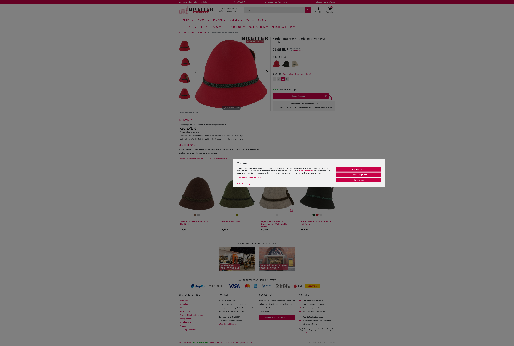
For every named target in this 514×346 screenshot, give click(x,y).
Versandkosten (298, 50)
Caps (214, 27)
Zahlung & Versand (188, 329)
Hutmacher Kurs (187, 307)
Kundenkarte (185, 322)
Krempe (183, 132)
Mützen (199, 27)
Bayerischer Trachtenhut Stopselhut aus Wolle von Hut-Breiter (274, 224)
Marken (234, 20)
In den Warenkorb (299, 96)
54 (287, 79)
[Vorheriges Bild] (195, 71)
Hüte (184, 27)
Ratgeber (184, 304)
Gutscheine (185, 311)
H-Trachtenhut (201, 33)
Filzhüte (191, 33)
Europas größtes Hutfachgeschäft (193, 2)
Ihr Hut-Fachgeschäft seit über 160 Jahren (228, 9)
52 (283, 79)
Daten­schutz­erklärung (230, 342)
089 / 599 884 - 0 (239, 2)
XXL (248, 20)
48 (274, 79)
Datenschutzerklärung (305, 171)
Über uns (184, 300)
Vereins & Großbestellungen (191, 315)
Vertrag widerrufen (200, 342)
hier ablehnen (244, 173)
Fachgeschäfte (186, 318)
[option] (184, 46)
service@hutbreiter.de (280, 2)
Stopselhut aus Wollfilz (230, 221)
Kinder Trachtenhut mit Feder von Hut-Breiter (316, 222)
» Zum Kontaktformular (228, 324)
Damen (202, 20)
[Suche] (308, 10)
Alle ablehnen (358, 180)
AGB (243, 342)
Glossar (183, 326)
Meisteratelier (282, 27)
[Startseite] (179, 33)
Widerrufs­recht (185, 342)
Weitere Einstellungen (244, 184)
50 (279, 79)
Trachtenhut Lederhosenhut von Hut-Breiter (195, 222)
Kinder (217, 20)
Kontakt (250, 342)
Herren (186, 20)
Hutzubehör (233, 27)
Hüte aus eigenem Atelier (325, 2)
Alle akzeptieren (358, 169)
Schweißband (190, 128)
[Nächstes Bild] (267, 71)
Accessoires (257, 27)
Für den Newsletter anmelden (277, 317)
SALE (261, 20)
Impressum (214, 342)
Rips (181, 128)
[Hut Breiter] (196, 10)
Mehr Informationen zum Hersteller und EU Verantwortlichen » (204, 159)
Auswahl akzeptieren (358, 174)
